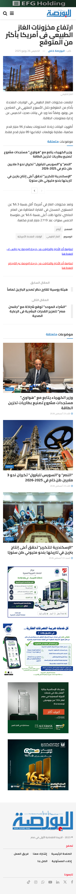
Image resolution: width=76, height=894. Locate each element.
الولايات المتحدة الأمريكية (30, 236)
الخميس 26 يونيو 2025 (27, 50)
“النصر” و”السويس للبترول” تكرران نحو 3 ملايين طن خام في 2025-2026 (39, 166)
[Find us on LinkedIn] (57, 882)
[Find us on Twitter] (65, 882)
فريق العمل (21, 853)
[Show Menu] (12, 13)
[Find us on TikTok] (28, 882)
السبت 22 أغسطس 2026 (60, 558)
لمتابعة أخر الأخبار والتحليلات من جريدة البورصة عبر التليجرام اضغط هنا (40, 265)
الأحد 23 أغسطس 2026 (60, 414)
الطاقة (9, 389)
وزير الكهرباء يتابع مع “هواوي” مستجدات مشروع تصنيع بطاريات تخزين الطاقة (38, 154)
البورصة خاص (56, 50)
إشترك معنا (40, 853)
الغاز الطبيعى (53, 236)
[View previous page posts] (42, 190)
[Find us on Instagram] (35, 882)
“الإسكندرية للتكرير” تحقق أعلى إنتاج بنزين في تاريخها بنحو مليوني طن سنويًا (39, 178)
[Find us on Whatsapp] (42, 882)
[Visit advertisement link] (38, 3)
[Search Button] (5, 13)
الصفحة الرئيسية (61, 853)
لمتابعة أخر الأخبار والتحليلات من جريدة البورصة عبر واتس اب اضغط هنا (40, 251)
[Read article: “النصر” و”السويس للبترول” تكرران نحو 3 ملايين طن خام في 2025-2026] (38, 445)
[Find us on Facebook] (72, 882)
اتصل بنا (42, 861)
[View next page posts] (34, 190)
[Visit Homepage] (59, 13)
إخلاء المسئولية (62, 861)
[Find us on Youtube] (50, 882)
